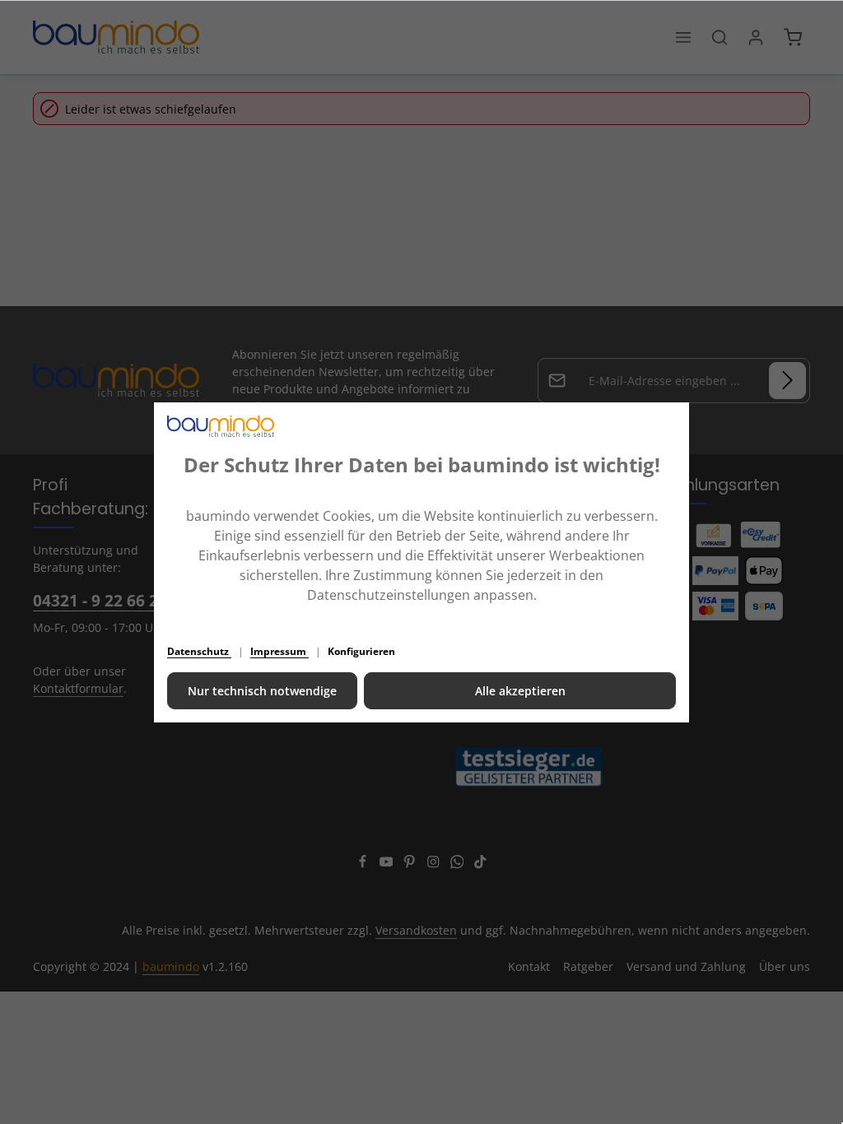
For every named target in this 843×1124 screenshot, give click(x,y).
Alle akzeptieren (520, 691)
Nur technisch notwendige (262, 691)
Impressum (279, 651)
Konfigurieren (361, 651)
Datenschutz (199, 651)
